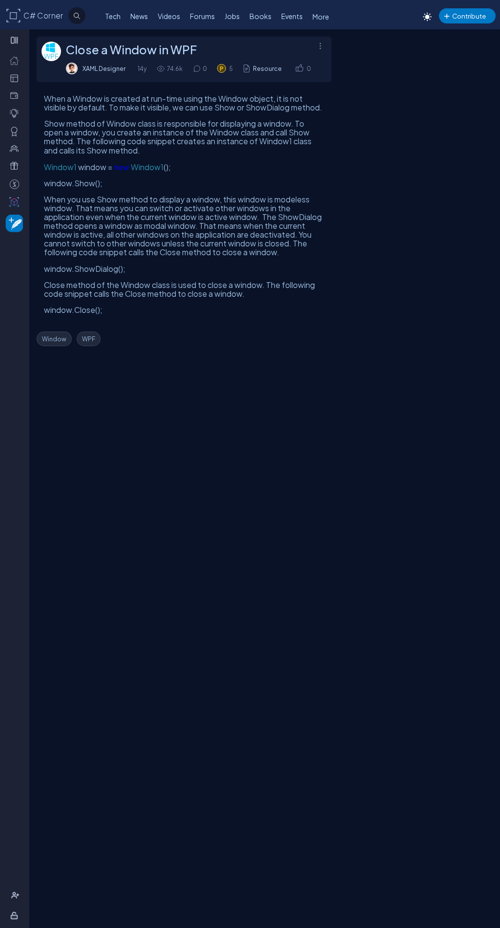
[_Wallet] (16, 95)
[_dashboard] (16, 77)
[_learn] (16, 113)
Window (54, 339)
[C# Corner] (13, 15)
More (320, 16)
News (139, 16)
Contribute (469, 16)
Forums (202, 16)
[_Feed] (16, 60)
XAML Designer (104, 68)
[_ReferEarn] (16, 165)
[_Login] (15, 915)
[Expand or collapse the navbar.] (15, 40)
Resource (267, 68)
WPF (88, 339)
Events (292, 16)
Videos (169, 16)
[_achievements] (16, 131)
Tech (113, 16)
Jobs (232, 16)
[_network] (16, 148)
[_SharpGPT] (16, 201)
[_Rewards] (16, 184)
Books (260, 16)
